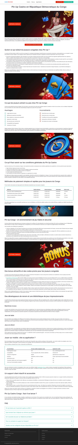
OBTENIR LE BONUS (44, 225)
